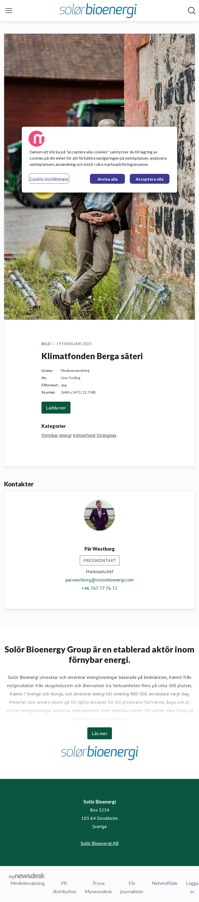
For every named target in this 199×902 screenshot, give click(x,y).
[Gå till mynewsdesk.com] (26, 875)
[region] (99, 160)
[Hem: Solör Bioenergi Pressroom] (98, 10)
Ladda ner (56, 407)
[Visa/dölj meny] (9, 10)
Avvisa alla (107, 178)
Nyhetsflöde (164, 883)
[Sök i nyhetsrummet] (192, 10)
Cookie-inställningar (49, 178)
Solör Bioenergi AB (100, 843)
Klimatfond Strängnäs (94, 435)
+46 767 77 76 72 (99, 588)
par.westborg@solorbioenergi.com (100, 580)
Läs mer (100, 733)
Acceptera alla (150, 178)
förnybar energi (56, 435)
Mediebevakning (27, 883)
